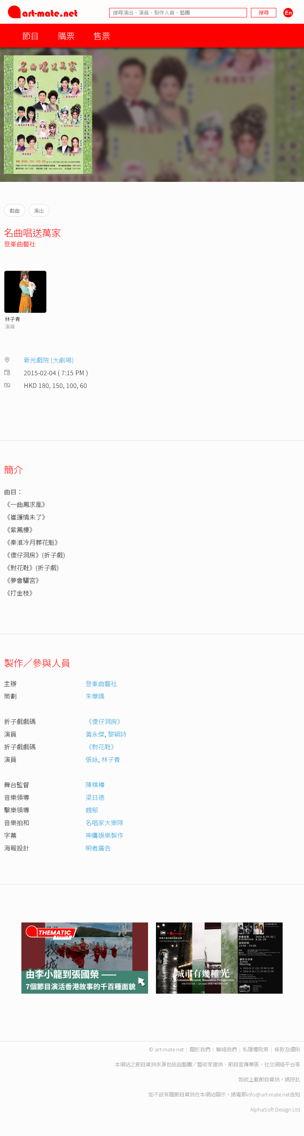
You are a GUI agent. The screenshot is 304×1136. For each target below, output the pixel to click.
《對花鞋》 (101, 746)
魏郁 (92, 810)
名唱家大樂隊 (105, 822)
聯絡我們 (226, 1049)
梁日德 (95, 797)
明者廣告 (98, 847)
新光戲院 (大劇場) (49, 360)
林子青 (12, 319)
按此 (295, 1079)
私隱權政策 (255, 1049)
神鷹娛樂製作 (105, 835)
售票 (101, 35)
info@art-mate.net (268, 1094)
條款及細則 (287, 1049)
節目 (30, 35)
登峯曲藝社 (20, 243)
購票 (66, 35)
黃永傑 (95, 734)
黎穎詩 (117, 734)
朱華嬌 (95, 696)
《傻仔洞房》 (105, 721)
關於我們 (200, 1049)
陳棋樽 (95, 784)
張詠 (92, 759)
